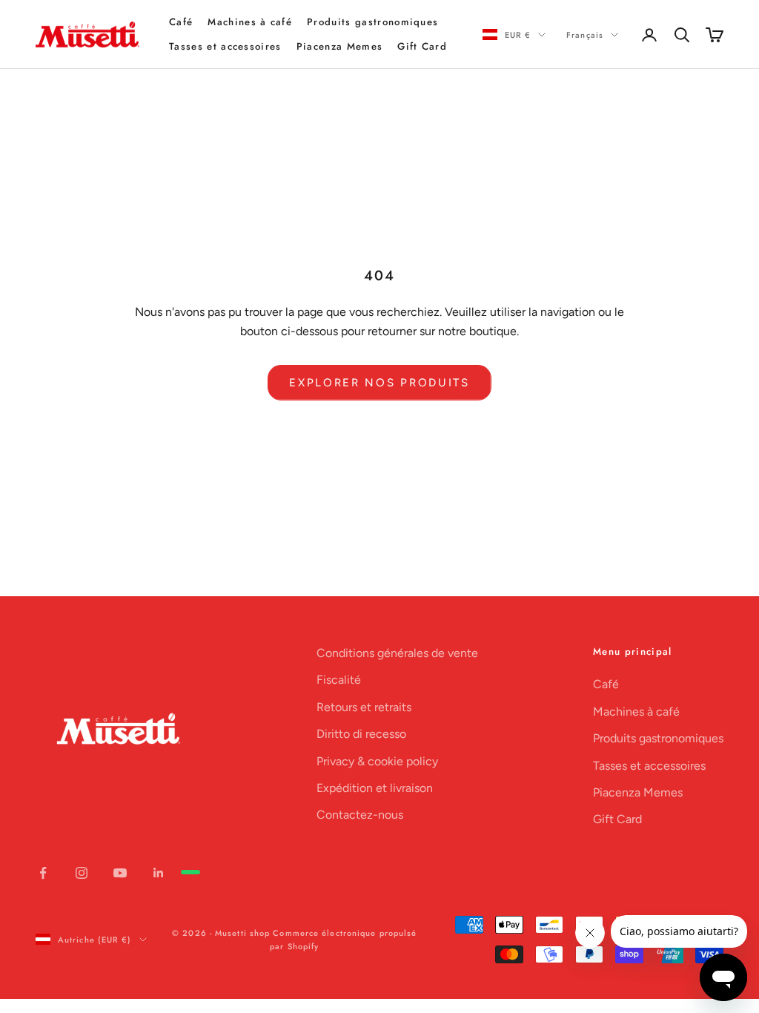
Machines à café (250, 22)
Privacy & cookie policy (377, 761)
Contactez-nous (359, 815)
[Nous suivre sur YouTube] (120, 872)
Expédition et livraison (374, 788)
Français (584, 35)
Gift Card (422, 46)
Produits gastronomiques (372, 22)
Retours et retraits (363, 707)
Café (181, 22)
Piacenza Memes (339, 46)
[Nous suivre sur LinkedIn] (158, 872)
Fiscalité (338, 680)
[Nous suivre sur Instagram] (81, 872)
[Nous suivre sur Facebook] (43, 872)
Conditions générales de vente (397, 653)
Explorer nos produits (379, 382)
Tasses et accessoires (225, 46)
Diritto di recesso (361, 734)
